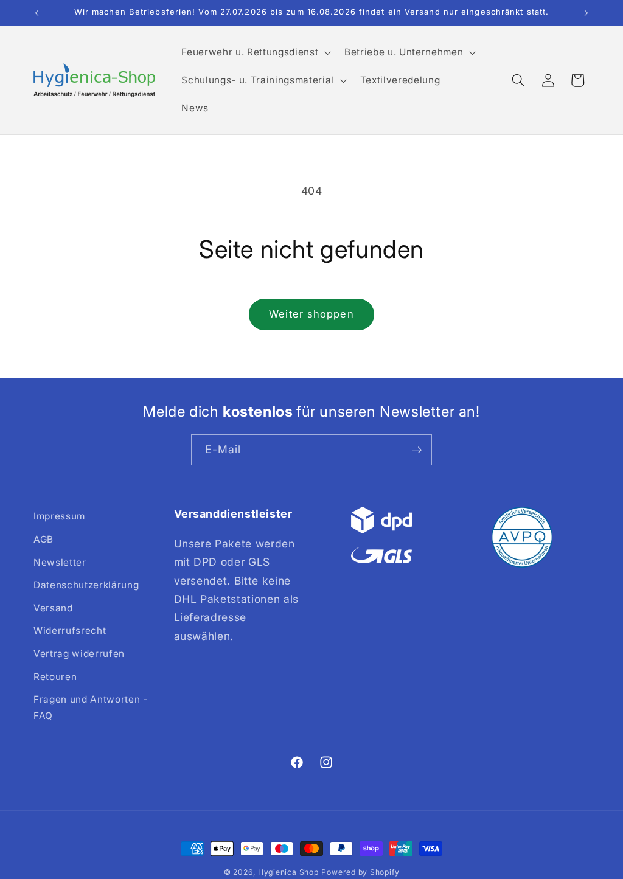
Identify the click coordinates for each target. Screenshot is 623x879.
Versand (53, 608)
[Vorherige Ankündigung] (37, 13)
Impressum (59, 516)
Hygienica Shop (288, 872)
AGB (43, 539)
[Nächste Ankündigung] (586, 13)
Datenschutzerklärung (86, 585)
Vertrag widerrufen (79, 653)
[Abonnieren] (416, 450)
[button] (254, 52)
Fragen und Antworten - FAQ (90, 707)
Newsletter (59, 562)
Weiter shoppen (311, 314)
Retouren (55, 677)
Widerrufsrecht (69, 630)
